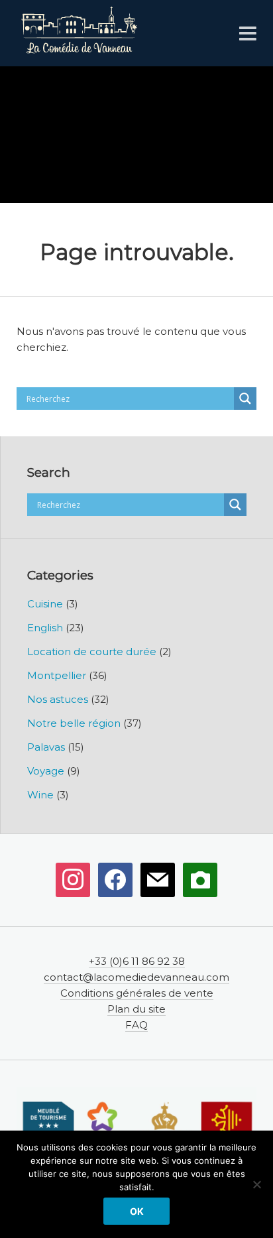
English (45, 627)
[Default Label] (73, 879)
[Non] (256, 1184)
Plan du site (136, 1009)
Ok (137, 1211)
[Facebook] (115, 879)
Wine (40, 794)
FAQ (136, 1025)
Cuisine (45, 603)
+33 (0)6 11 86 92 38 (137, 961)
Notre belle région (74, 723)
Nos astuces (57, 699)
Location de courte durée (91, 651)
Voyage (45, 771)
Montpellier (56, 675)
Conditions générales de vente (136, 993)
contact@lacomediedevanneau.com (136, 977)
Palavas (46, 747)
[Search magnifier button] (245, 398)
